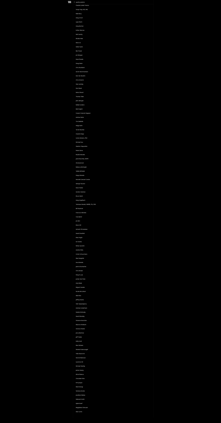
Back (74, 2)
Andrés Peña (79, 250)
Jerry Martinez (80, 333)
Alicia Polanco (80, 374)
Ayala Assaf (79, 403)
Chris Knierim (80, 80)
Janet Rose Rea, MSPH (82, 159)
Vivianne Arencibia (81, 320)
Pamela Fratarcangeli (82, 349)
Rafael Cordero (80, 105)
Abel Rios (78, 295)
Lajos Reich (79, 22)
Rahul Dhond (79, 92)
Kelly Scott (79, 341)
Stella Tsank (79, 47)
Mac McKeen (79, 345)
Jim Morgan (79, 55)
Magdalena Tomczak (82, 407)
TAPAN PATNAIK (80, 171)
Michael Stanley (80, 366)
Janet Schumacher (81, 266)
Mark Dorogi (79, 387)
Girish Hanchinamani (82, 71)
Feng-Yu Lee (79, 275)
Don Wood (79, 88)
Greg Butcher (80, 26)
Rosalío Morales (80, 154)
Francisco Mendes (81, 212)
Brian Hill (78, 225)
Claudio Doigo (80, 134)
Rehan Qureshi (80, 246)
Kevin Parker (79, 188)
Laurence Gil (79, 362)
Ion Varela (79, 241)
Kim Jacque (79, 382)
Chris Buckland (80, 67)
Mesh (69, 2)
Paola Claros (79, 150)
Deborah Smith (80, 399)
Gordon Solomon (80, 192)
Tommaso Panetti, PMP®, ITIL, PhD (86, 204)
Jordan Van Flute (80, 279)
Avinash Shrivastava (81, 229)
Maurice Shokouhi (81, 324)
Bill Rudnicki (79, 208)
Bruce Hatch (79, 196)
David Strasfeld (80, 233)
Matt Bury (78, 13)
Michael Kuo (79, 142)
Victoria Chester (80, 329)
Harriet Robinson (81, 358)
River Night (79, 237)
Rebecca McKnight (81, 167)
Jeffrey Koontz (80, 300)
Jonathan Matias (80, 395)
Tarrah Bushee (80, 130)
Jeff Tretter (79, 337)
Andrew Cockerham (81, 308)
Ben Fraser (79, 51)
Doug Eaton (79, 63)
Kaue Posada (79, 59)
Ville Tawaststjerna (81, 304)
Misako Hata (79, 38)
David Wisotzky (80, 316)
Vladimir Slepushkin (81, 146)
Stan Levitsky (79, 84)
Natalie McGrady (80, 312)
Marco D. (78, 42)
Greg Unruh (79, 18)
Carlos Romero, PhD (81, 138)
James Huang (79, 370)
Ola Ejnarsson (80, 163)
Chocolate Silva (80, 378)
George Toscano (80, 183)
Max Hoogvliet (80, 258)
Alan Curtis (79, 411)
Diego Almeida (80, 175)
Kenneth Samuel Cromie (83, 179)
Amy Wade (79, 283)
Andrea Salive (80, 117)
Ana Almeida (79, 262)
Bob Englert (79, 109)
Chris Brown (79, 270)
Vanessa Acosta (80, 391)
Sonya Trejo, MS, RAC (82, 9)
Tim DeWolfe (79, 121)
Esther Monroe (80, 30)
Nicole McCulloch (81, 291)
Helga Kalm (79, 125)
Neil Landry (79, 34)
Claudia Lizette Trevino (82, 5)
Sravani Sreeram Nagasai (83, 113)
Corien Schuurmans (81, 254)
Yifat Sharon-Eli (80, 353)
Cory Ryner (79, 217)
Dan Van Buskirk (80, 76)
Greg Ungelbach (80, 200)
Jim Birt (78, 221)
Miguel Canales (80, 287)
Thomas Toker (80, 96)
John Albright (79, 100)
